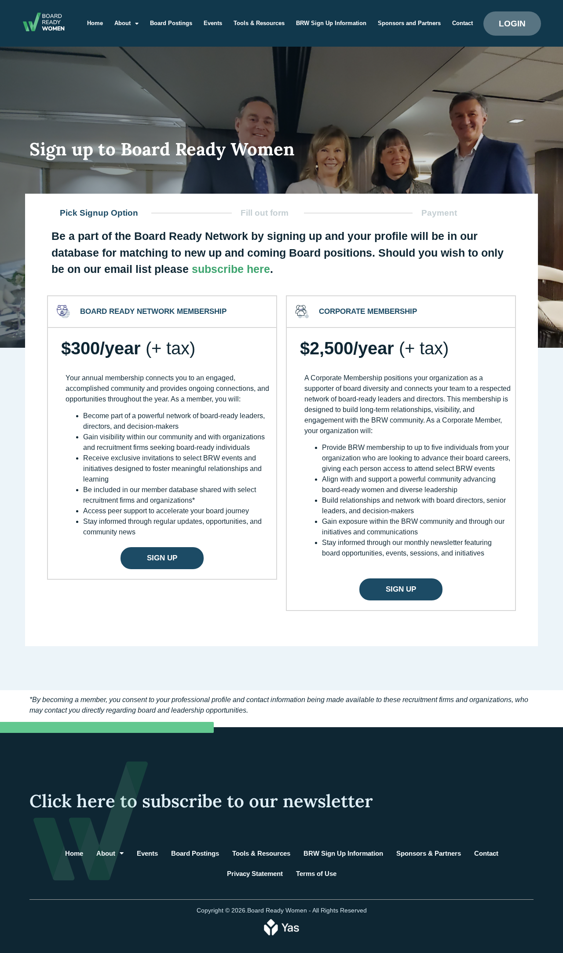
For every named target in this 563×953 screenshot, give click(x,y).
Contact (462, 23)
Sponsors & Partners (428, 853)
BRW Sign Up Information (331, 23)
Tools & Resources (259, 23)
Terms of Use (316, 873)
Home (95, 23)
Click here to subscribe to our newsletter (201, 801)
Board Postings (171, 23)
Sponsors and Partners (409, 23)
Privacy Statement (255, 873)
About (122, 23)
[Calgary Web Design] (281, 926)
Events (213, 23)
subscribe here (231, 269)
